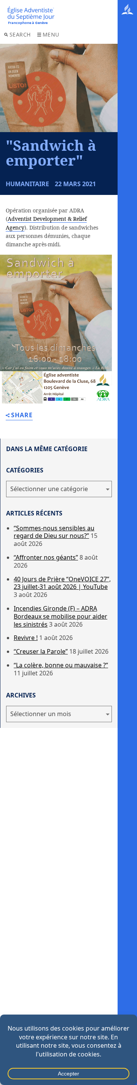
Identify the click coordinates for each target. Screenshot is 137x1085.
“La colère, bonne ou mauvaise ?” (61, 665)
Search (20, 34)
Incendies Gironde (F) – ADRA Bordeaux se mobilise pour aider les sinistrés (60, 616)
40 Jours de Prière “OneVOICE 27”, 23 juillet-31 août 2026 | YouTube (62, 583)
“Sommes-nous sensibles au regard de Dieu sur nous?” (54, 532)
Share (22, 415)
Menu (51, 34)
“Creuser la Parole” (41, 651)
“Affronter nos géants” (46, 557)
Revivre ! (26, 637)
